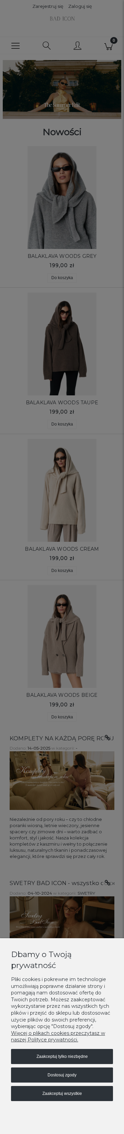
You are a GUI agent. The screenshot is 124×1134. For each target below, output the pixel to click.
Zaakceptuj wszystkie (62, 1093)
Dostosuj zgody (62, 1075)
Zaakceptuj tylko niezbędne (62, 1056)
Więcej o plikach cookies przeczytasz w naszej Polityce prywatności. (58, 1036)
